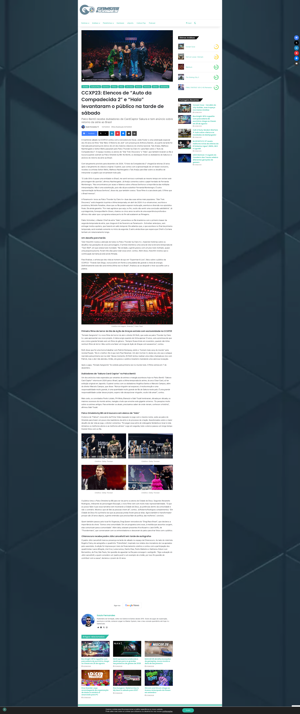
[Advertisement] (174, 7)
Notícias (84, 23)
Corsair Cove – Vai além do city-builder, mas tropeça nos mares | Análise (204, 107)
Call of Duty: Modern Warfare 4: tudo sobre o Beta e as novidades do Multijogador (205, 132)
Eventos (106, 87)
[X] (103, 627)
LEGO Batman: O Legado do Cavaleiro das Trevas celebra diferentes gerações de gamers (205, 158)
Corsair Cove (190, 47)
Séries (155, 87)
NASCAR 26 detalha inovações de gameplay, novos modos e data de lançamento (158, 661)
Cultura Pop (141, 23)
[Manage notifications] (4, 709)
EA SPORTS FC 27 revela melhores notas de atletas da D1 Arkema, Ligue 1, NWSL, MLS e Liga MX (205, 145)
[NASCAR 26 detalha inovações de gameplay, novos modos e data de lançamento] (159, 649)
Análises (95, 23)
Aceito (188, 710)
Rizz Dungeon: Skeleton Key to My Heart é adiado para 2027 (126, 689)
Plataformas (107, 23)
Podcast (152, 23)
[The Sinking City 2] (181, 77)
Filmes (114, 87)
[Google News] (132, 605)
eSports (130, 23)
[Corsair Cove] (181, 46)
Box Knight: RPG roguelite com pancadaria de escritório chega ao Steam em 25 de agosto (95, 661)
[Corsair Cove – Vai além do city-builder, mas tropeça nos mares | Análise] (184, 108)
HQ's (121, 87)
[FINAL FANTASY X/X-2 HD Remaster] (181, 87)
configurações (167, 711)
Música (138, 87)
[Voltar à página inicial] (100, 10)
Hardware (120, 23)
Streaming (164, 87)
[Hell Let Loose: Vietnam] (181, 57)
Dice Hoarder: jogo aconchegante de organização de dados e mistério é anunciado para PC (95, 691)
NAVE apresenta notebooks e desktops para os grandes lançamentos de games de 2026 (127, 661)
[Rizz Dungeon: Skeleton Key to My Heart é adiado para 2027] (127, 678)
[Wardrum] (181, 67)
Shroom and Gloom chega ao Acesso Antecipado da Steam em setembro (158, 690)
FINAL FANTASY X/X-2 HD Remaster (199, 87)
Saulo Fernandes (91, 127)
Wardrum (189, 67)
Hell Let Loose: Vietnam (194, 57)
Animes (85, 87)
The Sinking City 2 (192, 77)
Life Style (129, 87)
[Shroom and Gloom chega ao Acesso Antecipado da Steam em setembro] (159, 678)
